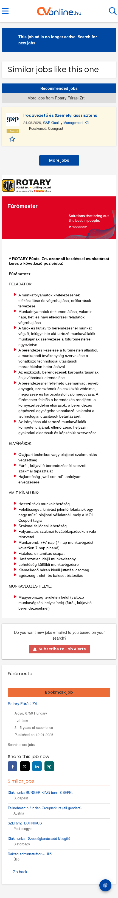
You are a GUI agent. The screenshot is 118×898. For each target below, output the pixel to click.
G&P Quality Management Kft (66, 122)
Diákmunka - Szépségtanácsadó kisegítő (39, 838)
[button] (107, 40)
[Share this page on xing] (49, 766)
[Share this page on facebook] (12, 766)
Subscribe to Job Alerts (62, 649)
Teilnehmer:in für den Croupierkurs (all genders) (45, 807)
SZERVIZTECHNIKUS (25, 823)
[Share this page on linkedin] (37, 766)
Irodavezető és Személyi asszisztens (60, 115)
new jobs (26, 42)
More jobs (59, 160)
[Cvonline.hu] (59, 9)
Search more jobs (21, 744)
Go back (20, 871)
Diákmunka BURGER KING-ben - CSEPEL (40, 792)
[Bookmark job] (12, 138)
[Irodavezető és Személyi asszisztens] (12, 119)
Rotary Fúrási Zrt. (23, 703)
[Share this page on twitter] (25, 766)
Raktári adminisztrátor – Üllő (30, 853)
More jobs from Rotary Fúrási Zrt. (56, 98)
